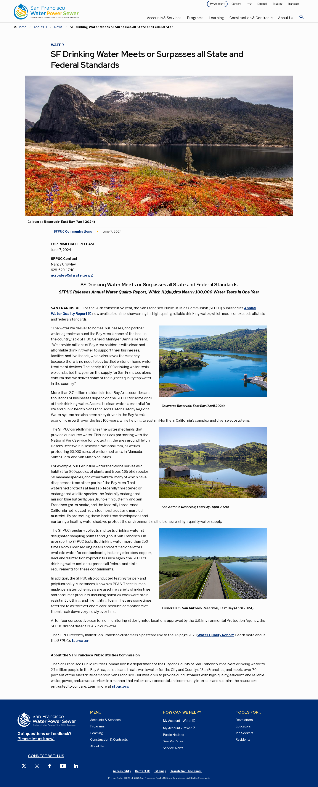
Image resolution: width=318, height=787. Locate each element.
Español (262, 3)
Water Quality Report (215, 635)
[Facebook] (50, 765)
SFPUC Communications (73, 231)
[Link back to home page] (62, 11)
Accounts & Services (164, 18)
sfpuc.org (120, 686)
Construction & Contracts (251, 18)
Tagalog (278, 3)
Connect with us (46, 755)
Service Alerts (173, 748)
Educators (243, 726)
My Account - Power (177, 728)
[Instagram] (37, 765)
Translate (293, 3)
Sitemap (160, 771)
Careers (236, 3)
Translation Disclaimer (186, 771)
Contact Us (142, 771)
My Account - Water (177, 721)
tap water (80, 641)
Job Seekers (245, 733)
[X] (24, 765)
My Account (217, 3)
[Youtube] (63, 765)
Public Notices (173, 735)
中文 (249, 3)
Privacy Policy (116, 778)
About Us (285, 18)
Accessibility (122, 771)
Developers (244, 720)
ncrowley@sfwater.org (70, 275)
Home (22, 27)
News (58, 27)
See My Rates (173, 741)
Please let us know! (36, 739)
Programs (195, 18)
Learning (216, 18)
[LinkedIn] (76, 765)
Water (57, 45)
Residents (243, 740)
